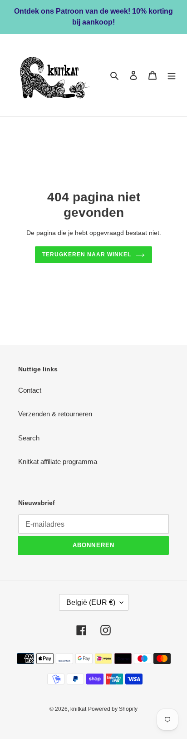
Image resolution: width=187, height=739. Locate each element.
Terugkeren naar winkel (86, 254)
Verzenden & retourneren (55, 414)
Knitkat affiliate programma (57, 461)
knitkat (78, 709)
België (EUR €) (90, 602)
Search (28, 438)
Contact (29, 390)
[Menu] (171, 75)
